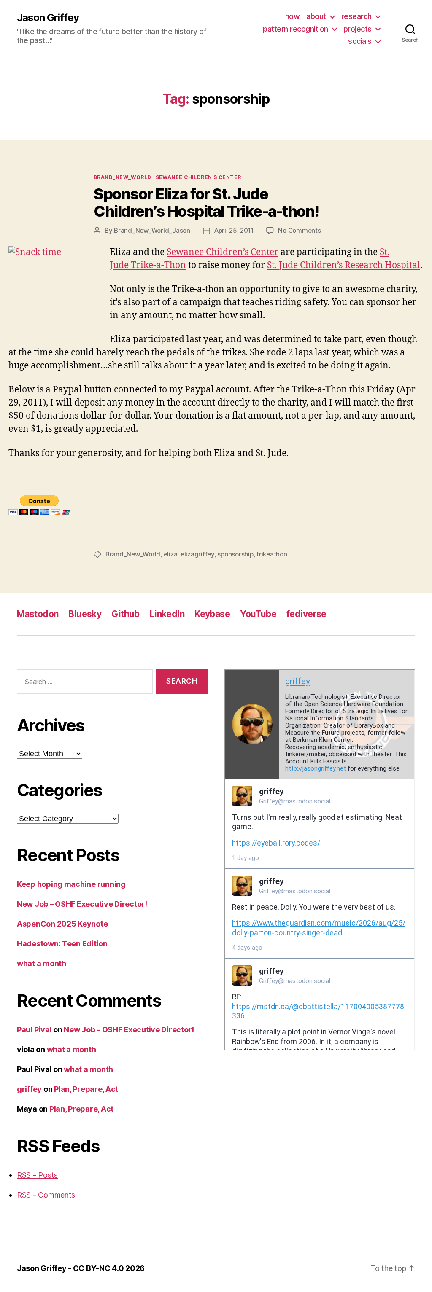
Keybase (212, 614)
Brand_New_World (122, 177)
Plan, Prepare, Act (86, 1089)
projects (357, 28)
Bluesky (84, 614)
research (356, 16)
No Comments (299, 230)
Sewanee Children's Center (198, 177)
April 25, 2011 (234, 230)
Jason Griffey (48, 18)
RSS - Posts (37, 1175)
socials (360, 41)
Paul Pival (34, 1029)
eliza (171, 554)
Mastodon (37, 614)
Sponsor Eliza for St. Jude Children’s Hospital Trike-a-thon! (206, 202)
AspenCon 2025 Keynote (62, 923)
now (292, 16)
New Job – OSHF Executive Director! (82, 904)
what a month (41, 963)
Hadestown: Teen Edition (62, 943)
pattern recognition (295, 28)
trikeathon (271, 554)
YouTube (258, 614)
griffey (29, 1089)
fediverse (306, 614)
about (316, 16)
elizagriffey (197, 554)
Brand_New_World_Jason (152, 230)
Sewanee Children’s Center (222, 252)
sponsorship (235, 554)
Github (125, 614)
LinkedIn (167, 614)
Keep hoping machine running (71, 884)
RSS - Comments (46, 1194)
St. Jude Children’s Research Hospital (343, 265)
